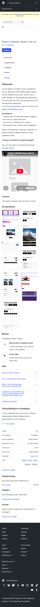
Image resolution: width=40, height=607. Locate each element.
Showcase (24, 528)
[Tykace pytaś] (22, 22)
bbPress (6, 568)
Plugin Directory (7, 9)
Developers (6, 552)
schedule (34, 464)
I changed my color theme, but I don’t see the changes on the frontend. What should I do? (13, 393)
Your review (6, 485)
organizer (27, 464)
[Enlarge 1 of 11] (17, 212)
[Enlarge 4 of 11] (17, 259)
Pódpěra (7, 78)
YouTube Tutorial (8, 148)
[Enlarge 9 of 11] (35, 251)
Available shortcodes (9, 401)
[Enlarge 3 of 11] (17, 245)
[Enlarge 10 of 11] (35, 274)
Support (5, 548)
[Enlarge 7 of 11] (17, 302)
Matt (4, 565)
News (4, 532)
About (4, 528)
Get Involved (25, 545)
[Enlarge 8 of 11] (35, 212)
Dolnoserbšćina (12, 581)
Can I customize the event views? (14, 379)
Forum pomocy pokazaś (10, 499)
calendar (24, 460)
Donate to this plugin (9, 516)
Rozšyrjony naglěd (8, 470)
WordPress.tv (7, 555)
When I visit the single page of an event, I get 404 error (12, 385)
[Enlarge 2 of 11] (17, 231)
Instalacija (7, 68)
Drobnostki (8, 57)
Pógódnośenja (9, 63)
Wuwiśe (6, 72)
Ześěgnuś (6, 50)
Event (30, 460)
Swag (24, 555)
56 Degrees (9, 45)
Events (23, 548)
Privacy (4, 539)
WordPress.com (8, 561)
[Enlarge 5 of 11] (17, 274)
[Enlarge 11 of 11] (35, 294)
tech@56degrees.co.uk (14, 109)
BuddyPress (7, 572)
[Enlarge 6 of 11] (17, 290)
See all (35, 485)
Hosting (4, 535)
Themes (24, 532)
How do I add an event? (11, 373)
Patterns (24, 539)
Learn (4, 545)
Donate (24, 552)
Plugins (23, 535)
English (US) (34, 456)
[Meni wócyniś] (37, 3)
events (35, 460)
